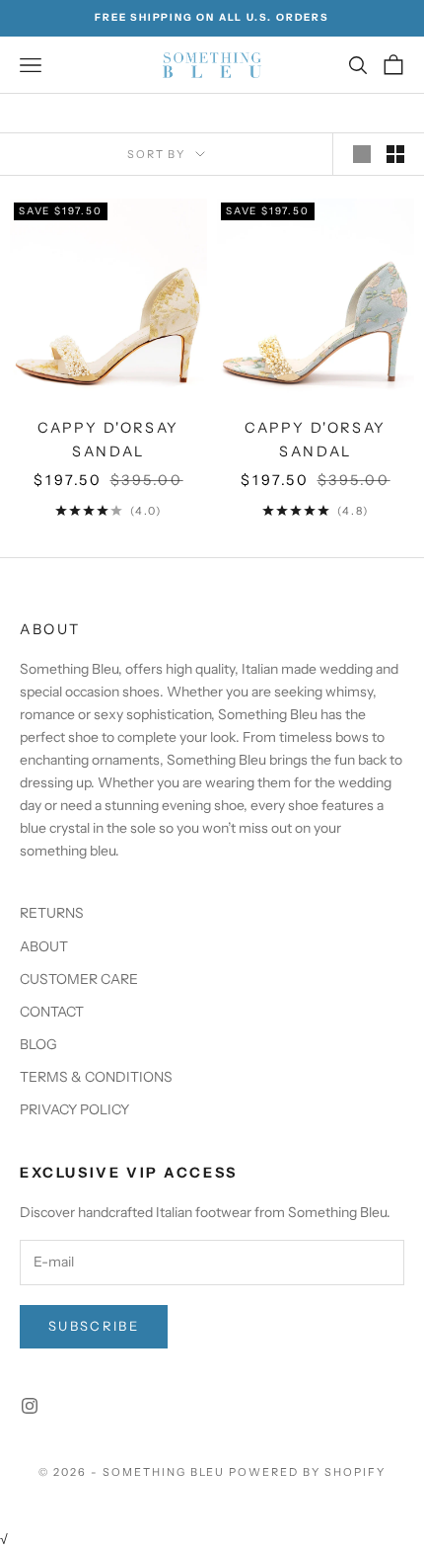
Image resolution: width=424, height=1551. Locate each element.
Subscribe (93, 1326)
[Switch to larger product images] (362, 154)
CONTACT (52, 1011)
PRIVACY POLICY (74, 1109)
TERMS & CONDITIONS (96, 1077)
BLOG (38, 1044)
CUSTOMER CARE (79, 979)
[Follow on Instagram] (29, 1406)
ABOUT (44, 946)
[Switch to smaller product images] (395, 154)
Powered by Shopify (307, 1472)
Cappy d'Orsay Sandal (108, 439)
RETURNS (52, 913)
